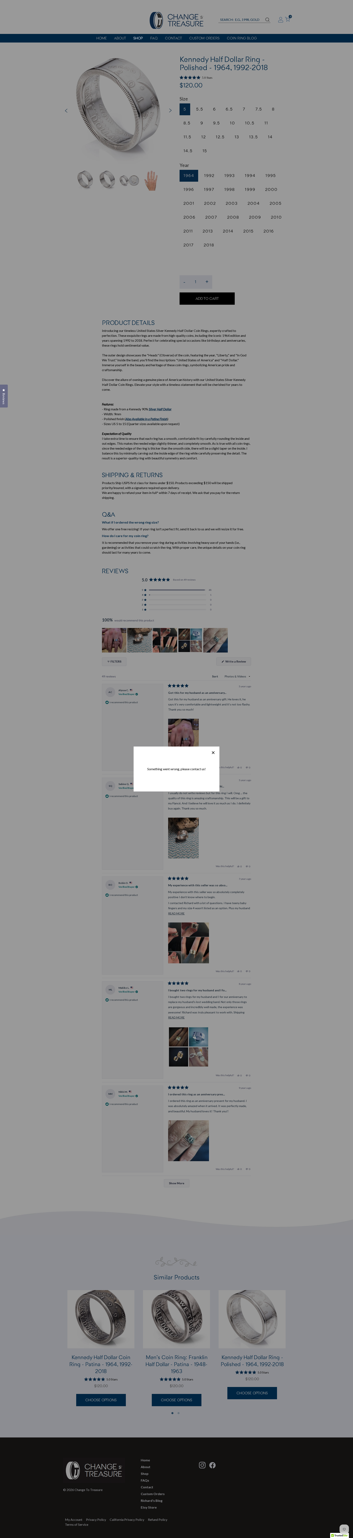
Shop (138, 38)
